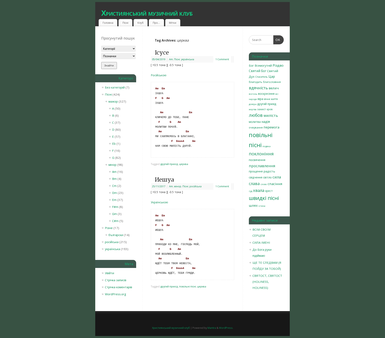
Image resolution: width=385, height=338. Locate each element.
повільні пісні (187, 286)
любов (256, 115)
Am (171, 59)
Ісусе (162, 52)
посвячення (257, 160)
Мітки (172, 22)
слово (263, 184)
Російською (158, 75)
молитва (255, 122)
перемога (271, 127)
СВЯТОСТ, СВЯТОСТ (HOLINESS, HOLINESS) (267, 282)
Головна (108, 22)
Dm (114, 193)
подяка (266, 146)
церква (183, 164)
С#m (115, 221)
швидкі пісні (264, 198)
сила (277, 176)
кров (270, 109)
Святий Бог (257, 71)
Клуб (141, 22)
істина (261, 206)
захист (261, 109)
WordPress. (226, 328)
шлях (253, 205)
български (115, 235)
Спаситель (261, 76)
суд (250, 191)
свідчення (255, 177)
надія (265, 121)
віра (260, 99)
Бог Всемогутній (260, 65)
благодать (255, 82)
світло (267, 177)
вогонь (253, 93)
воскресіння (266, 94)
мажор (113, 101)
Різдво (278, 65)
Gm (114, 214)
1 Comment (222, 59)
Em (114, 200)
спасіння (275, 183)
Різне (109, 228)
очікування (256, 127)
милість (270, 115)
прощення (256, 171)
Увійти (109, 273)
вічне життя (271, 99)
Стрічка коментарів (118, 287)
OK (277, 40)
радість (269, 171)
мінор (177, 186)
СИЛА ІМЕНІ (261, 242)
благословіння (272, 82)
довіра (252, 104)
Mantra (212, 328)
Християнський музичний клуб (147, 13)
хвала (258, 190)
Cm (114, 186)
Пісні (125, 22)
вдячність (258, 88)
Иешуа (164, 179)
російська (195, 186)
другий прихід (169, 164)
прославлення (262, 165)
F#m (115, 207)
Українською (159, 202)
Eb (114, 144)
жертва (252, 109)
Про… (156, 22)
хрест (269, 191)
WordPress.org (115, 294)
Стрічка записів (115, 280)
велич (274, 88)
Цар (271, 76)
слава (254, 183)
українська (187, 59)
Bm (114, 179)
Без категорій (115, 87)
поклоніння (261, 154)
